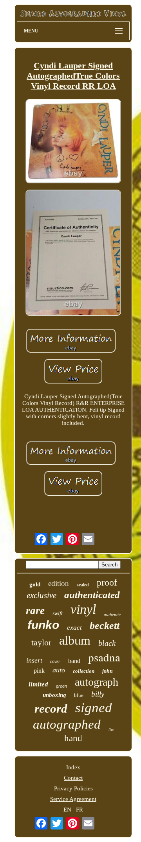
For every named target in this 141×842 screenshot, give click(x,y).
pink (39, 670)
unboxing (54, 695)
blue (78, 695)
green (61, 686)
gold (34, 584)
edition (58, 583)
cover (55, 661)
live (111, 729)
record (50, 708)
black (107, 643)
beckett (104, 625)
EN (67, 809)
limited (38, 684)
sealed (83, 585)
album (74, 640)
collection (83, 671)
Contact (73, 778)
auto (58, 670)
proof (107, 582)
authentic (112, 614)
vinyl (83, 609)
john (107, 671)
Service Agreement (73, 799)
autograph (96, 682)
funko (43, 624)
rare (35, 610)
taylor (41, 642)
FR (79, 809)
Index (73, 767)
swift (57, 613)
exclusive (41, 595)
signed (93, 707)
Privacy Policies (73, 788)
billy (97, 694)
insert (34, 660)
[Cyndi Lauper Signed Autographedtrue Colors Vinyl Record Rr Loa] (73, 142)
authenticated (92, 594)
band (74, 660)
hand (73, 738)
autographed (67, 724)
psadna (104, 657)
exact (74, 627)
